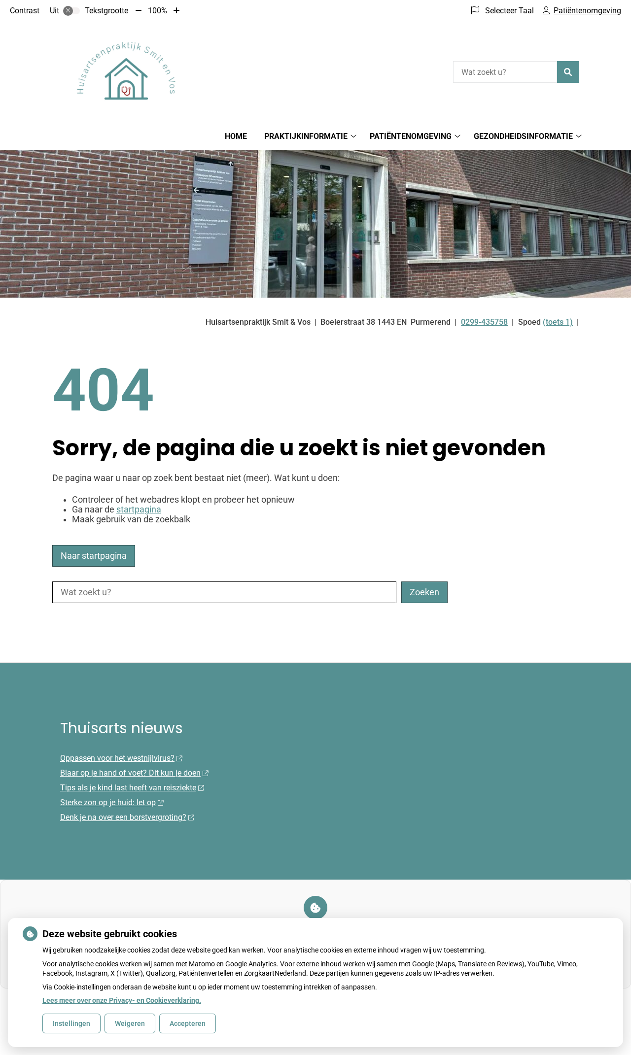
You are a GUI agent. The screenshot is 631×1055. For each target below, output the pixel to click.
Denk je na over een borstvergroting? (123, 817)
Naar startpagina (94, 556)
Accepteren (188, 1023)
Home (236, 136)
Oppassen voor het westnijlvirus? (117, 758)
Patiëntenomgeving (411, 136)
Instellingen (71, 1023)
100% (157, 10)
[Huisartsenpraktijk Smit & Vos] (126, 70)
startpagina (138, 509)
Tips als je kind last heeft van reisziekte (128, 787)
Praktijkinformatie (306, 136)
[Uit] (71, 10)
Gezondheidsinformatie (523, 136)
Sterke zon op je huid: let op (108, 802)
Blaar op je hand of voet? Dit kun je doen (130, 773)
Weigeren (130, 1023)
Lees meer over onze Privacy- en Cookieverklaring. (121, 1000)
